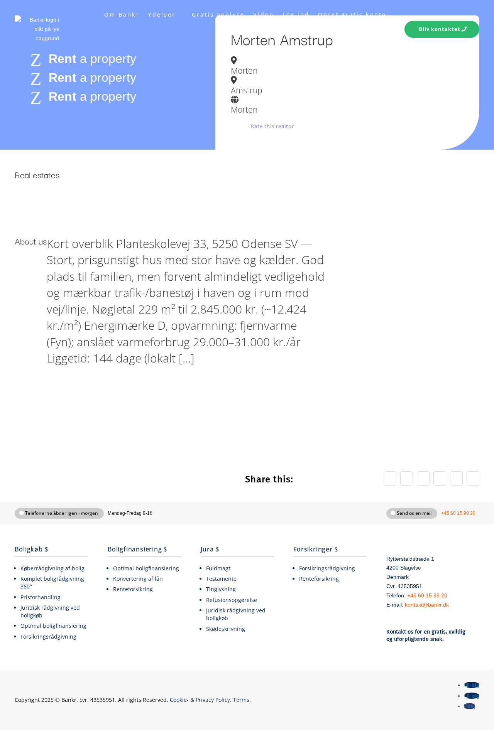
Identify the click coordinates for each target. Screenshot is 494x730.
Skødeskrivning (225, 628)
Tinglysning (221, 589)
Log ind (296, 14)
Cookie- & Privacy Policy (200, 699)
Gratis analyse (218, 14)
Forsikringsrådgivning (48, 636)
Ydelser (162, 14)
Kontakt (372, 43)
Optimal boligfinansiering (53, 625)
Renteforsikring (133, 589)
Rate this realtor (272, 126)
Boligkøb (28, 549)
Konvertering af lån (138, 578)
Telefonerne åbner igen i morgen (61, 513)
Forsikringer (313, 549)
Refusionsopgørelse (231, 600)
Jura (207, 549)
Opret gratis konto (352, 14)
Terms (241, 699)
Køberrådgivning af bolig (52, 568)
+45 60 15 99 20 (458, 513)
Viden (263, 14)
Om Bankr (122, 14)
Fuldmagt (218, 568)
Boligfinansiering (135, 549)
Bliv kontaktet (439, 28)
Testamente (221, 578)
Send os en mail (414, 513)
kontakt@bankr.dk (427, 605)
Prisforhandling (40, 597)
